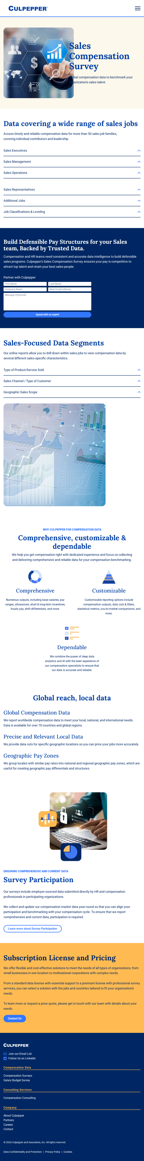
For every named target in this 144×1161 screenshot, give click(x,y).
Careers (8, 1124)
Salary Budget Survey (17, 1080)
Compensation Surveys (18, 1075)
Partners (9, 1120)
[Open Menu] (137, 8)
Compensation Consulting (20, 1098)
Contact (8, 1129)
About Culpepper (14, 1115)
